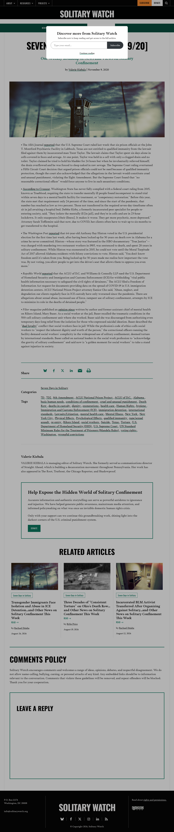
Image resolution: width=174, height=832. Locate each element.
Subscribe (115, 45)
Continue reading (87, 52)
